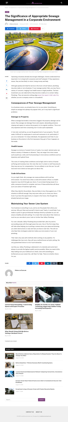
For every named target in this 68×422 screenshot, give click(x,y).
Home (6, 7)
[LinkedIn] (6, 89)
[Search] (61, 3)
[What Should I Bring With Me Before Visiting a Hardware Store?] (19, 321)
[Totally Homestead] (34, 2)
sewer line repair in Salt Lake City (48, 95)
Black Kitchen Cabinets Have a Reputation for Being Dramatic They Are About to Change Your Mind (39, 354)
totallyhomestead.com (45, 416)
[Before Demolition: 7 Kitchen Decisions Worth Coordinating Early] (9, 365)
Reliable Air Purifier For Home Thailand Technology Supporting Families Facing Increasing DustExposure (48, 306)
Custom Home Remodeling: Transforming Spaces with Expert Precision (18, 305)
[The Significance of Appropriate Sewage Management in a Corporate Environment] (34, 51)
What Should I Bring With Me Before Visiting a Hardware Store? (17, 332)
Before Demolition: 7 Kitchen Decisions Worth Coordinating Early (34, 363)
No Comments (34, 24)
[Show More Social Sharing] (42, 28)
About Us (39, 412)
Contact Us (30, 412)
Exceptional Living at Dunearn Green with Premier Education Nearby (35, 389)
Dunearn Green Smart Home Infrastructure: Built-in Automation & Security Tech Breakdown (38, 381)
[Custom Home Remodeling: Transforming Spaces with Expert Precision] (19, 295)
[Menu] (7, 3)
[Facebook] (6, 81)
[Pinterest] (6, 93)
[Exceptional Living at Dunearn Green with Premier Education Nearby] (9, 391)
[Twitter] (6, 85)
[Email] (6, 98)
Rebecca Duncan (14, 24)
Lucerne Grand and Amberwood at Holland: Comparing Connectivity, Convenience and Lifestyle (39, 372)
